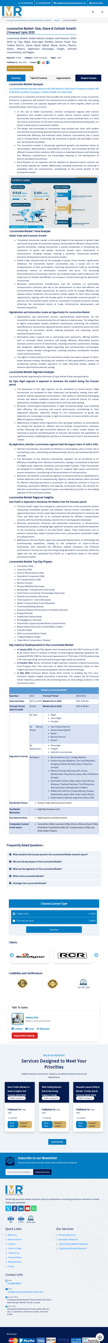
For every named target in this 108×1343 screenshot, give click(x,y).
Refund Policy (14, 1261)
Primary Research (67, 1234)
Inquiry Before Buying (24, 1035)
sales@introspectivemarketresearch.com (71, 3)
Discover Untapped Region (20, 68)
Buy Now (54, 929)
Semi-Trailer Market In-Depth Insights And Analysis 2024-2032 (19, 1091)
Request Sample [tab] (88, 78)
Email (31, 1028)
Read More (12, 1124)
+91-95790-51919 (44, 3)
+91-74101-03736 (26, 3)
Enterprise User (56, 920)
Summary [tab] (16, 78)
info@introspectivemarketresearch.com (25, 1292)
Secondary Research (68, 1239)
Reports (57, 20)
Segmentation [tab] (64, 78)
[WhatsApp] (33, 1208)
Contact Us (13, 1252)
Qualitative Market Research (72, 1248)
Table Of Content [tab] (38, 78)
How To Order (15, 1248)
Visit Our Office (97, 3)
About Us (12, 1234)
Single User (56, 913)
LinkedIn (18, 1028)
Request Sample (24, 1124)
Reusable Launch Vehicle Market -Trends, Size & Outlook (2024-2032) (88, 1091)
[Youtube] (27, 1208)
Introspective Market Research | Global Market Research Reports (29, 20)
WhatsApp (45, 1028)
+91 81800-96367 (14, 1283)
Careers (11, 1243)
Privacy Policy (15, 1257)
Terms (11, 1266)
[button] (12, 955)
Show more (57, 1142)
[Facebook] (14, 1208)
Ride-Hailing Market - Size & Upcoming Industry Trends (52, 1091)
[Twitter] (8, 1208)
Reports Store (15, 1239)
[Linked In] (21, 1208)
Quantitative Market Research (73, 1243)
